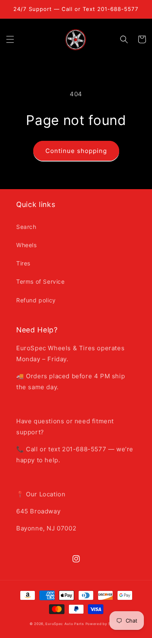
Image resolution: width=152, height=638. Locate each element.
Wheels (26, 244)
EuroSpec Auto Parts (64, 624)
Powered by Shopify (104, 624)
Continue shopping (76, 151)
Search (26, 226)
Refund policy (36, 300)
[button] (10, 39)
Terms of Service (40, 281)
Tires (23, 263)
